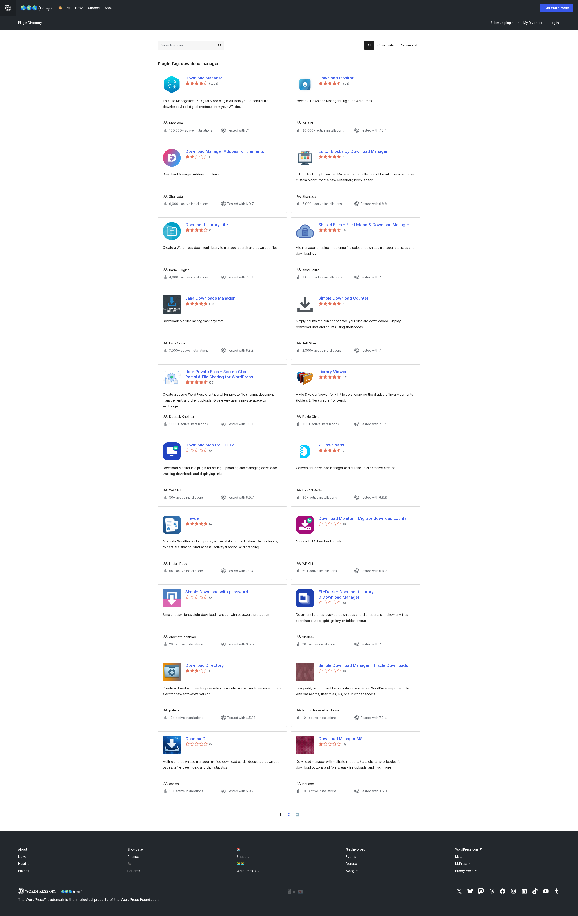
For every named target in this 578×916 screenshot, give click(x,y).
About (22, 849)
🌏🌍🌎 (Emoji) (71, 891)
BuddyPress (466, 871)
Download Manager (203, 78)
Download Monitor (336, 78)
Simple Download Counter (343, 298)
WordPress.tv (249, 871)
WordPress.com (468, 849)
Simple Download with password (216, 591)
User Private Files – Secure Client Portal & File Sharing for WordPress (219, 374)
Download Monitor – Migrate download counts (363, 518)
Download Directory (204, 665)
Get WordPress (556, 8)
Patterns (133, 871)
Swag (352, 871)
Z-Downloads (331, 445)
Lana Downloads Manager (210, 298)
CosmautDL (196, 738)
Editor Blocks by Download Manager (353, 151)
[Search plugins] (219, 45)
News (22, 856)
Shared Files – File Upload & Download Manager (364, 224)
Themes (133, 856)
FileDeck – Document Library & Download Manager (346, 594)
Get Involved (355, 849)
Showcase (135, 849)
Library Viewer (333, 371)
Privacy (23, 871)
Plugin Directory (30, 23)
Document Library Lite (206, 224)
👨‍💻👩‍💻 (240, 863)
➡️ (297, 814)
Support (243, 856)
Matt (460, 856)
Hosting (24, 863)
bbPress (463, 863)
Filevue (192, 518)
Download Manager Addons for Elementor (225, 151)
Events (351, 856)
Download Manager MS (341, 738)
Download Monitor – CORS (210, 445)
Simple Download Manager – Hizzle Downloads (363, 665)
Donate (353, 863)
